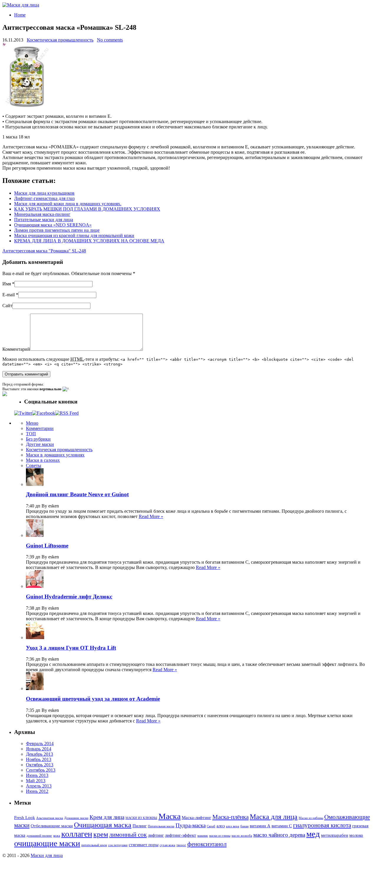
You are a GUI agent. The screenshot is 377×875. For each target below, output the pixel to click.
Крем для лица (107, 817)
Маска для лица (273, 817)
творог (181, 845)
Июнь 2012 (37, 791)
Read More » (151, 516)
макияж (202, 835)
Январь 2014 (38, 748)
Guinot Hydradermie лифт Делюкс (69, 596)
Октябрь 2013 (39, 764)
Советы (33, 465)
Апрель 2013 (39, 785)
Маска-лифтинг (196, 817)
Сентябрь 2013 (40, 770)
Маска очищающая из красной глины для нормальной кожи (74, 235)
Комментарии (40, 428)
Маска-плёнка (230, 817)
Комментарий (16, 349)
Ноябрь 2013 (38, 759)
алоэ (220, 825)
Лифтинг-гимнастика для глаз (44, 198)
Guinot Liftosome (47, 545)
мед (313, 833)
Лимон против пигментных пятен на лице (57, 230)
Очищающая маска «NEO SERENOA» (53, 224)
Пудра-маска (191, 825)
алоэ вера (232, 826)
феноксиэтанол (206, 844)
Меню (32, 423)
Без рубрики (38, 438)
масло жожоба (242, 835)
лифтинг (156, 835)
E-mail (8, 294)
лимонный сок (128, 834)
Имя (6, 283)
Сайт (7, 305)
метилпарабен (334, 835)
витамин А (260, 825)
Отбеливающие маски (52, 825)
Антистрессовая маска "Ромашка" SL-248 (44, 250)
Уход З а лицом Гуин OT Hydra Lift (71, 648)
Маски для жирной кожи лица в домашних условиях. (67, 203)
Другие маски (40, 444)
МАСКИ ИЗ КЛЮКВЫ (141, 818)
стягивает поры (143, 844)
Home (20, 14)
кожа (56, 835)
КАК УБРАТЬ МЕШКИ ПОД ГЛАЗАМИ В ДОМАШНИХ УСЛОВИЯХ (87, 208)
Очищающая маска (102, 825)
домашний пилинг (39, 835)
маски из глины (219, 835)
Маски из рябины (311, 818)
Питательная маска (161, 826)
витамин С (282, 825)
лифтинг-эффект (180, 835)
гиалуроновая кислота (322, 825)
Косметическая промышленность (60, 39)
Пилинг (140, 825)
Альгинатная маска (49, 818)
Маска (169, 816)
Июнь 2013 (37, 775)
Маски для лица (47, 855)
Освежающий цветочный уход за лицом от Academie (93, 699)
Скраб (211, 826)
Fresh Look (24, 817)
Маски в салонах (43, 460)
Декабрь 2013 (39, 754)
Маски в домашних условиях (55, 454)
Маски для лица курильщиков (44, 193)
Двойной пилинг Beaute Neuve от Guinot (77, 494)
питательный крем (94, 845)
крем (100, 834)
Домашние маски (76, 818)
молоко (356, 835)
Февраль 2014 (40, 743)
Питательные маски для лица (43, 219)
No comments (110, 39)
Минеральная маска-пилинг (42, 214)
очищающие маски (47, 843)
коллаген (76, 833)
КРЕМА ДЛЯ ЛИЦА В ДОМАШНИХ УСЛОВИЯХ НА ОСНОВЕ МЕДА (89, 240)
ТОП (31, 433)
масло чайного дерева (279, 835)
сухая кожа (167, 845)
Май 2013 (35, 780)
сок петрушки (118, 845)
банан (244, 826)
